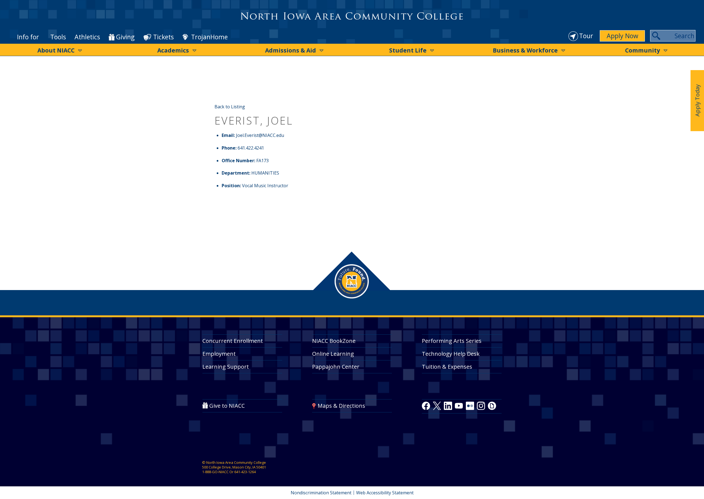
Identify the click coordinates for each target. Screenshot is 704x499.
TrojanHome (209, 37)
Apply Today (697, 100)
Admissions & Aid (290, 50)
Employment (219, 353)
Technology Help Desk (451, 353)
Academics (173, 50)
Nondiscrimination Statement (321, 493)
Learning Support (225, 366)
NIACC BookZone (334, 340)
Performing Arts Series (452, 340)
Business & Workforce (525, 50)
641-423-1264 (245, 471)
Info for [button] (28, 36)
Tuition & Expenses (447, 366)
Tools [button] (58, 36)
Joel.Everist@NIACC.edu (260, 135)
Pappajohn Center (335, 366)
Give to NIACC (227, 405)
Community (642, 50)
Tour (586, 35)
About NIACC (56, 50)
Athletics (87, 36)
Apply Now (622, 35)
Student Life (408, 50)
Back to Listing (230, 107)
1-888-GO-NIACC (215, 471)
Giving (125, 37)
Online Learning (333, 353)
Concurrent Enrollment (232, 340)
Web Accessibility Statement (385, 493)
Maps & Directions (341, 405)
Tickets (163, 36)
